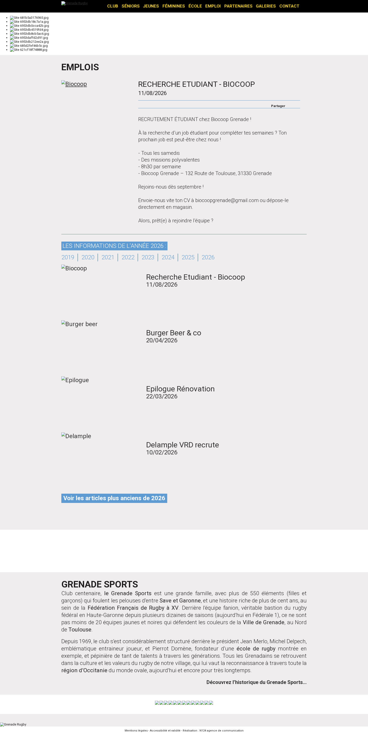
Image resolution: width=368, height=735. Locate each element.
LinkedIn (254, 552)
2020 (87, 257)
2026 (208, 257)
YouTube (219, 552)
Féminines (173, 6)
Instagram (184, 552)
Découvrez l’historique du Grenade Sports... (257, 682)
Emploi (213, 6)
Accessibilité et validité (165, 730)
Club (112, 6)
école (195, 6)
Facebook (290, 104)
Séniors (131, 6)
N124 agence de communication (222, 730)
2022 (127, 257)
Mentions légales (136, 730)
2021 (107, 257)
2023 (147, 257)
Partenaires (238, 6)
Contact (289, 6)
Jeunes (151, 6)
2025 (188, 257)
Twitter (296, 104)
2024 (167, 257)
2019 (67, 257)
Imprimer (140, 104)
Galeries (266, 6)
